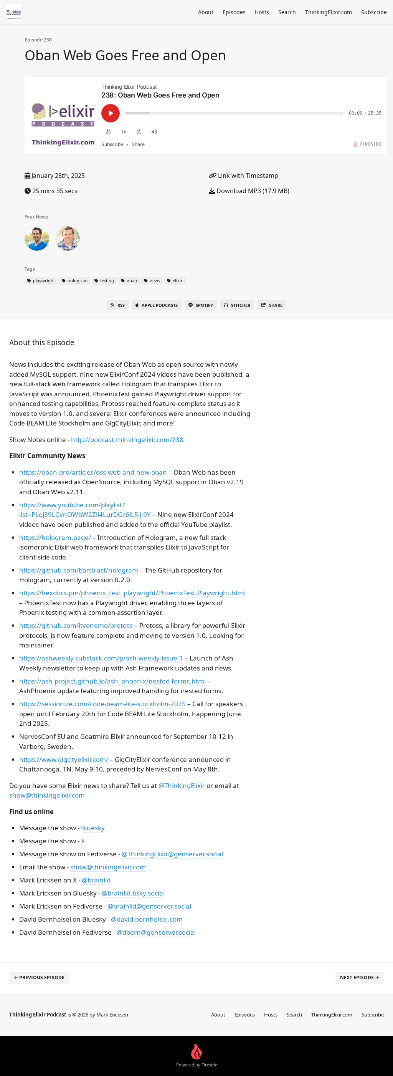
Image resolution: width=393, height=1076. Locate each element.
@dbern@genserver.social (156, 932)
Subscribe (374, 12)
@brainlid (96, 880)
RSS (121, 305)
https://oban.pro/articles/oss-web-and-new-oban (93, 472)
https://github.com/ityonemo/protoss (76, 625)
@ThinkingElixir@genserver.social (172, 853)
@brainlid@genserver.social (149, 906)
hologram (77, 280)
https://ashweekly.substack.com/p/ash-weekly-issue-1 (101, 658)
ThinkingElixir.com (328, 12)
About (205, 12)
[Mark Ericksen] (37, 240)
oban (131, 280)
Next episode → (359, 977)
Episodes (234, 12)
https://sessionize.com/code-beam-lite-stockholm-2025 (102, 703)
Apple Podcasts (160, 305)
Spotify (204, 305)
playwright (43, 280)
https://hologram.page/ (55, 537)
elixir (177, 280)
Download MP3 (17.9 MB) (252, 191)
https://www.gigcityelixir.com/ (63, 759)
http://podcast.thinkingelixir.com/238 (127, 439)
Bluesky (93, 827)
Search (287, 12)
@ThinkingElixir (182, 785)
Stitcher (240, 305)
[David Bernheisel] (67, 240)
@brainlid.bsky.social (133, 893)
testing (106, 280)
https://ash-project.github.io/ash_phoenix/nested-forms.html (112, 681)
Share (275, 305)
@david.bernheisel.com (147, 919)
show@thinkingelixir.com (47, 795)
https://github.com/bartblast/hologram (78, 570)
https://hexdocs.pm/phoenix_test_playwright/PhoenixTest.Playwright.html (132, 592)
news (154, 280)
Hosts (262, 12)
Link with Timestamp (247, 175)
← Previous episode (39, 977)
